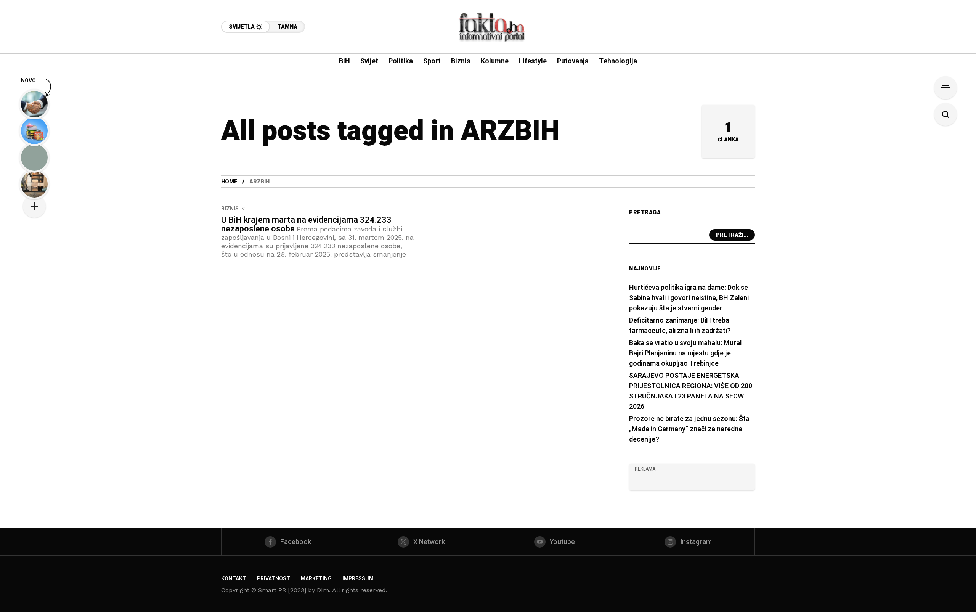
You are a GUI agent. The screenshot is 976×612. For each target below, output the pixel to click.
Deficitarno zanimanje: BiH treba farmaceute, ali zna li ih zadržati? (680, 325)
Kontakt (233, 579)
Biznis (230, 209)
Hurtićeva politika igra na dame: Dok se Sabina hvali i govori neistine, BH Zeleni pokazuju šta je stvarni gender (689, 298)
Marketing (316, 579)
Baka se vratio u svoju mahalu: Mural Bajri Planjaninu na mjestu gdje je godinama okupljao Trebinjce (685, 353)
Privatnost (273, 579)
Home (229, 182)
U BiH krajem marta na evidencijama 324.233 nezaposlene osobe (306, 224)
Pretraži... (732, 235)
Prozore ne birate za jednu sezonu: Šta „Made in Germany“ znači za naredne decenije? (689, 429)
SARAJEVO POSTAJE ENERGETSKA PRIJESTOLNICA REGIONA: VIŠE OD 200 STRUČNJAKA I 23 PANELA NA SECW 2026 (690, 391)
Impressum (358, 579)
